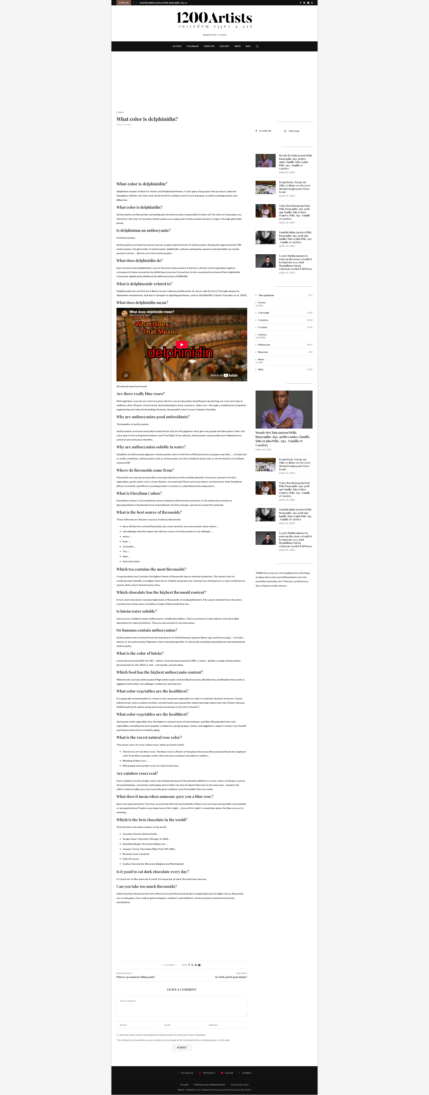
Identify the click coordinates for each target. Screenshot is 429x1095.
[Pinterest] (304, 2)
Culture (262, 334)
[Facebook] (300, 2)
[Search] (257, 46)
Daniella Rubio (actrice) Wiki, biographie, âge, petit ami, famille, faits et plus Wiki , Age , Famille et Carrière (295, 237)
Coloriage (193, 46)
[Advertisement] (181, 86)
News (238, 46)
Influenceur (285, 344)
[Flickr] (308, 2)
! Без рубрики (285, 295)
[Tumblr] (312, 2)
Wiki (248, 46)
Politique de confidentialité (209, 1084)
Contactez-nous (239, 1084)
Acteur (262, 302)
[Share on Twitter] (192, 965)
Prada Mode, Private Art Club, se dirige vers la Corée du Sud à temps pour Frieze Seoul (295, 187)
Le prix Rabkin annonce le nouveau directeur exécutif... (167, 2)
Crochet (224, 46)
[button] (133, 2)
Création (209, 46)
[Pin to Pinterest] (196, 965)
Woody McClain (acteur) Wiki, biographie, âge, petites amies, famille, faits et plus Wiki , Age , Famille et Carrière (295, 162)
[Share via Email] (199, 965)
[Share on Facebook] (189, 965)
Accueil (177, 46)
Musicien (285, 352)
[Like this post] (185, 965)
